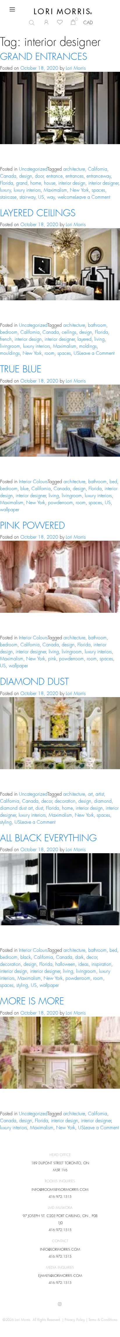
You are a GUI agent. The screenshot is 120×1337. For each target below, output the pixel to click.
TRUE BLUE (20, 369)
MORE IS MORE (32, 1001)
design (25, 176)
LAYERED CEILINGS (37, 213)
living (99, 339)
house (49, 183)
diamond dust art (16, 808)
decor (46, 801)
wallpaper (9, 509)
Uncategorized (33, 169)
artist (100, 794)
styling (6, 822)
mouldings (10, 353)
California (97, 169)
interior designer (103, 183)
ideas (83, 964)
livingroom (10, 346)
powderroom (60, 502)
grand (21, 183)
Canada (8, 176)
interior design (71, 183)
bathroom (97, 325)
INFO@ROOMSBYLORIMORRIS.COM (60, 1189)
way (51, 197)
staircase (8, 197)
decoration (65, 801)
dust (39, 808)
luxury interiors (27, 190)
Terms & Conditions (103, 1320)
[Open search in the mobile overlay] (29, 23)
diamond (103, 801)
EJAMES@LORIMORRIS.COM (60, 1275)
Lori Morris (76, 68)
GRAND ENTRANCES (43, 57)
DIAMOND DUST (34, 682)
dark (79, 957)
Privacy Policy (75, 1320)
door (39, 176)
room (49, 353)
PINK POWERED (32, 525)
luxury (5, 190)
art (90, 794)
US (41, 197)
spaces (98, 190)
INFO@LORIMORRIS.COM (60, 1249)
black (25, 957)
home (35, 183)
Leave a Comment (92, 197)
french (6, 339)
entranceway (99, 176)
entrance (54, 176)
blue (24, 488)
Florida (6, 183)
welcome (66, 197)
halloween (65, 964)
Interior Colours (33, 481)
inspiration (101, 964)
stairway (27, 197)
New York (79, 190)
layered (84, 339)
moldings (88, 346)
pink (52, 659)
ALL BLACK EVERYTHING (48, 838)
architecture (74, 169)
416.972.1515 (60, 1196)
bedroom (8, 332)
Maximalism (55, 190)
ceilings (69, 332)
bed (113, 481)
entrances (75, 176)
